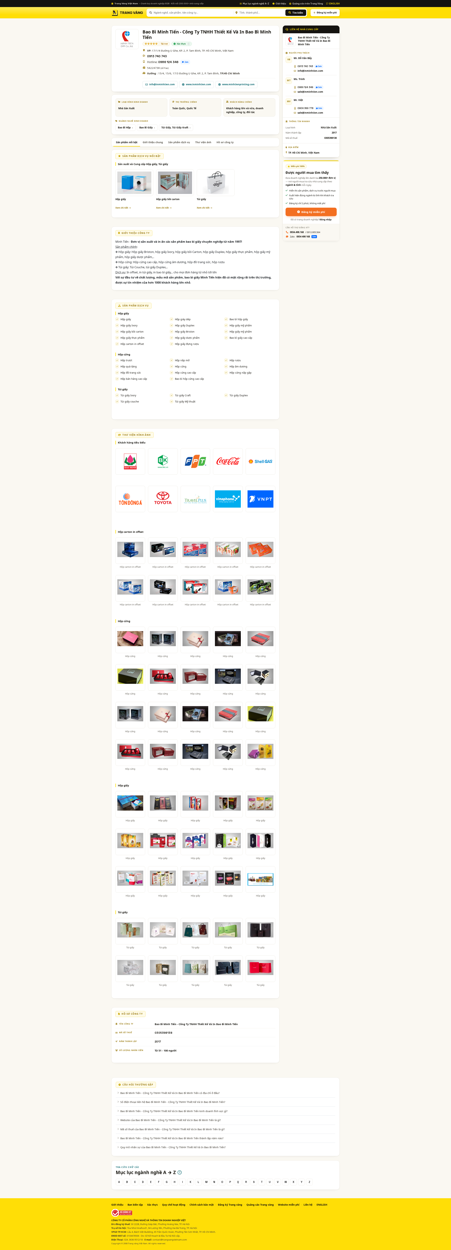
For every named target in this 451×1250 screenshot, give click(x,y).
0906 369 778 (305, 108)
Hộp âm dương (238, 366)
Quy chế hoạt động (173, 1204)
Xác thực (152, 1204)
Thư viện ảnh (203, 142)
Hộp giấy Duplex (184, 325)
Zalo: (303, 236)
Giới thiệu (281, 3)
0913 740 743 (157, 56)
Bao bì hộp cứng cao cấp (189, 378)
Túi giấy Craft (183, 395)
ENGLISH (334, 3)
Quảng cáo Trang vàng (260, 1204)
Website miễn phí (288, 1204)
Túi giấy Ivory (128, 395)
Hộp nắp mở (182, 360)
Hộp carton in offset (132, 344)
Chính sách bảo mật (202, 1204)
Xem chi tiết (121, 207)
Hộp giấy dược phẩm (187, 337)
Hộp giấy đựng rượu (187, 344)
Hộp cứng (124, 354)
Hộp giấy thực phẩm (132, 337)
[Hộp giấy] (134, 182)
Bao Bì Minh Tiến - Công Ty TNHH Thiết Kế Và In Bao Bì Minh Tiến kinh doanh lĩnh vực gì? (173, 1111)
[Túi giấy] (216, 182)
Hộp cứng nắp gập (241, 372)
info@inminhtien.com (162, 84)
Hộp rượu (235, 360)
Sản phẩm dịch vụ (179, 142)
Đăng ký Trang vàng (230, 1204)
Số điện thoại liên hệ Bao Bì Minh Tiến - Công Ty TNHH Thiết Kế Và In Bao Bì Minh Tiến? (172, 1102)
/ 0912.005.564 (305, 232)
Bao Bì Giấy (146, 127)
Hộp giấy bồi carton (168, 199)
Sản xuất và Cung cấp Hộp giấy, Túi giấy (143, 164)
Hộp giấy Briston (184, 331)
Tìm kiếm (297, 12)
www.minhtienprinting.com (238, 84)
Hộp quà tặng (129, 366)
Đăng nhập (326, 219)
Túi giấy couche (130, 401)
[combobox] (193, 13)
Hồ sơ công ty (225, 142)
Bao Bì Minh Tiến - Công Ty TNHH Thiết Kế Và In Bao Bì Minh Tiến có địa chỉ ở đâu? (170, 1093)
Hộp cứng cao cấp (185, 372)
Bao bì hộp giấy (239, 319)
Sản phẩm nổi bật (126, 142)
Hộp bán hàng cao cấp (134, 378)
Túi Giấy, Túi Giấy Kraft (174, 127)
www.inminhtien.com (198, 84)
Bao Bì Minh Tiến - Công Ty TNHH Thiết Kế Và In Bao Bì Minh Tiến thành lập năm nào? (171, 1138)
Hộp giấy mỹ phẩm (241, 325)
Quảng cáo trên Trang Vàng (307, 3)
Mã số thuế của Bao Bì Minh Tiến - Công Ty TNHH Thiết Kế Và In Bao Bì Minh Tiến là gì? (172, 1129)
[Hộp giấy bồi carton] (175, 182)
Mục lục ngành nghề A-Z (256, 3)
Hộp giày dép (183, 319)
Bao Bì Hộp (124, 127)
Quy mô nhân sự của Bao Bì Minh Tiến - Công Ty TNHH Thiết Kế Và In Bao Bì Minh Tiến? (173, 1147)
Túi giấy (201, 199)
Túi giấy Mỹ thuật (185, 401)
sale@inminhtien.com (310, 91)
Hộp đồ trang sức (131, 372)
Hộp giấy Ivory (129, 325)
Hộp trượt (126, 360)
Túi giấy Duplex (239, 395)
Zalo (187, 62)
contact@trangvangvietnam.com (170, 1239)
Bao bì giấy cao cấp (241, 337)
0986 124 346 (168, 62)
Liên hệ (308, 1204)
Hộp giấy (120, 199)
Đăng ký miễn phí (327, 12)
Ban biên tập (135, 1204)
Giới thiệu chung (153, 142)
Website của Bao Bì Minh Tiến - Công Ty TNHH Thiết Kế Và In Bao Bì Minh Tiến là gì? (170, 1120)
